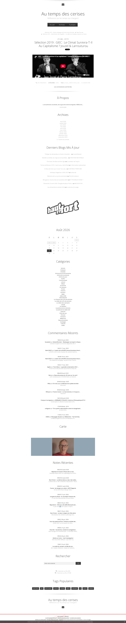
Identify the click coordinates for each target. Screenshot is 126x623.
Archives (62, 25)
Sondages (63, 322)
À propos (72, 25)
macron (85, 588)
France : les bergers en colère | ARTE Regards (63, 488)
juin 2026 (63, 125)
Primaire (63, 317)
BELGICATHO (79, 183)
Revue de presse (63, 320)
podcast (63, 311)
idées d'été (63, 296)
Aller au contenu (5, 1)
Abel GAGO (48, 350)
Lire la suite (63, 107)
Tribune (63, 323)
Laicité (63, 304)
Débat (63, 284)
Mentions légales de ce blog (52, 619)
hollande (56, 588)
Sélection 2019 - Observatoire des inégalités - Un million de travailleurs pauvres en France (65, 34)
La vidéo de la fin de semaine (63, 301)
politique (91, 588)
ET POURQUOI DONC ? (76, 180)
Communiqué (63, 280)
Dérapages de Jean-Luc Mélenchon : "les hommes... (65, 417)
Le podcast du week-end (63, 310)
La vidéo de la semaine (63, 303)
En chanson (63, 287)
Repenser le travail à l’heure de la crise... (63, 471)
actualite (62, 588)
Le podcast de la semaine (63, 308)
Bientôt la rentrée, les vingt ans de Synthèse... (55, 158)
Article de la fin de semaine (63, 273)
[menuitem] (52, 25)
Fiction (63, 289)
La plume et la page (73, 187)
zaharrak (73, 172)
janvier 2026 (63, 133)
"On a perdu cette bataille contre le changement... (67, 408)
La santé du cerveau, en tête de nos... (63, 546)
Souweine (47, 342)
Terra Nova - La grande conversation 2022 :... (66, 367)
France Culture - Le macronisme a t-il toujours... (66, 392)
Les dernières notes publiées (63, 617)
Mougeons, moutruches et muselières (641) (55, 180)
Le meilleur (63, 306)
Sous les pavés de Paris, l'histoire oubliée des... (63, 521)
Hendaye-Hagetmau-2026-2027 (59, 172)
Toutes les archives (63, 139)
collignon (47, 408)
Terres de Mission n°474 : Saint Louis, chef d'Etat (54, 165)
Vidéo (57, 83)
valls (42, 588)
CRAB (47, 417)
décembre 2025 (63, 135)
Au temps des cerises (63, 14)
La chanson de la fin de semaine (63, 299)
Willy (49, 383)
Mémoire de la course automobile (57, 176)
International (63, 297)
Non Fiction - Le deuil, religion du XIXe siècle (63, 513)
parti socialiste (48, 588)
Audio (63, 278)
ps (80, 588)
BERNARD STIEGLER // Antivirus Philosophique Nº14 (70, 400)
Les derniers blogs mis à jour (51, 617)
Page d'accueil (79, 32)
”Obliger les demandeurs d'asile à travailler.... (58, 154)
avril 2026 (63, 128)
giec (78, 83)
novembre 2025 (63, 137)
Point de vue (63, 313)
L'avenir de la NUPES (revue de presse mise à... (67, 350)
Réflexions (63, 318)
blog (89, 619)
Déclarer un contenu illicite (40, 619)
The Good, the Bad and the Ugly (56, 161)
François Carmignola (47, 400)
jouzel (66, 83)
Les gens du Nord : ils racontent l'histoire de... (63, 496)
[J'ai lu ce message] (124, 621)
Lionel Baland (77, 154)
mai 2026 (63, 126)
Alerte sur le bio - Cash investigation (63, 538)
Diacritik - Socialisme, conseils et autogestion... (63, 530)
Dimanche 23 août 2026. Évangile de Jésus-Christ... (57, 183)
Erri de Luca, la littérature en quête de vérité (65, 383)
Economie (63, 285)
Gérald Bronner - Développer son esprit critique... (67, 342)
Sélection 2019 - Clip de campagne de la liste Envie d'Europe (59, 32)
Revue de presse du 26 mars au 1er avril (65, 375)
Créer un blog (60, 616)
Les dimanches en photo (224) (56, 187)
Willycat (48, 392)
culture (63, 282)
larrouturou (73, 83)
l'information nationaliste (78, 165)
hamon (68, 588)
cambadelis (74, 588)
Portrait (63, 315)
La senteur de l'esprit (73, 161)
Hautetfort (67, 616)
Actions (63, 268)
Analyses (63, 270)
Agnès (49, 367)
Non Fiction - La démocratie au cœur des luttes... (63, 480)
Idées (63, 294)
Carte (63, 426)
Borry (50, 375)
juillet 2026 (63, 123)
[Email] (63, 4)
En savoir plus (90, 621)
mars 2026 (63, 130)
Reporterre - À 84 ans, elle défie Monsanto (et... (63, 505)
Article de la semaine (63, 275)
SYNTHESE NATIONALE (77, 158)
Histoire (63, 291)
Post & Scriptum (74, 176)
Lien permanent (41, 83)
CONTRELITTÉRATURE (75, 169)
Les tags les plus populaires (75, 617)
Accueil (52, 25)
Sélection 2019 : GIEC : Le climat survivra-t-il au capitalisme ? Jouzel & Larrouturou (63, 44)
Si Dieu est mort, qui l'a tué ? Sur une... (55, 169)
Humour (63, 292)
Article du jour (63, 277)
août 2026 (63, 121)
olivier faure (35, 588)
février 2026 (63, 132)
